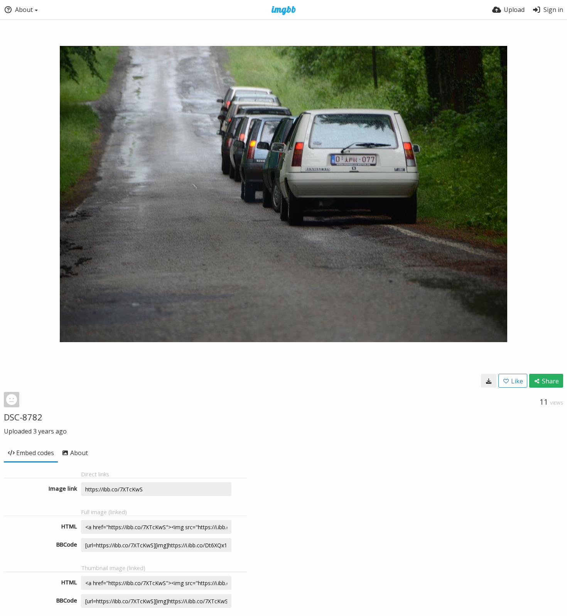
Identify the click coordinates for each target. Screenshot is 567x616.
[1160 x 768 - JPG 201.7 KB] (488, 381)
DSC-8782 (23, 417)
